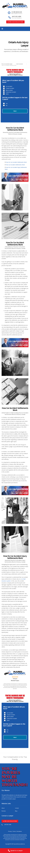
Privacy (10, 831)
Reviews (4, 811)
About (3, 808)
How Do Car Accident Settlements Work (16, 162)
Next (15, 111)
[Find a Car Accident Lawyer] (15, 5)
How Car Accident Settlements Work (15, 165)
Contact (17, 808)
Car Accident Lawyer (11, 799)
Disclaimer (19, 831)
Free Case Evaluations (16, 22)
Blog (16, 811)
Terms (14, 831)
